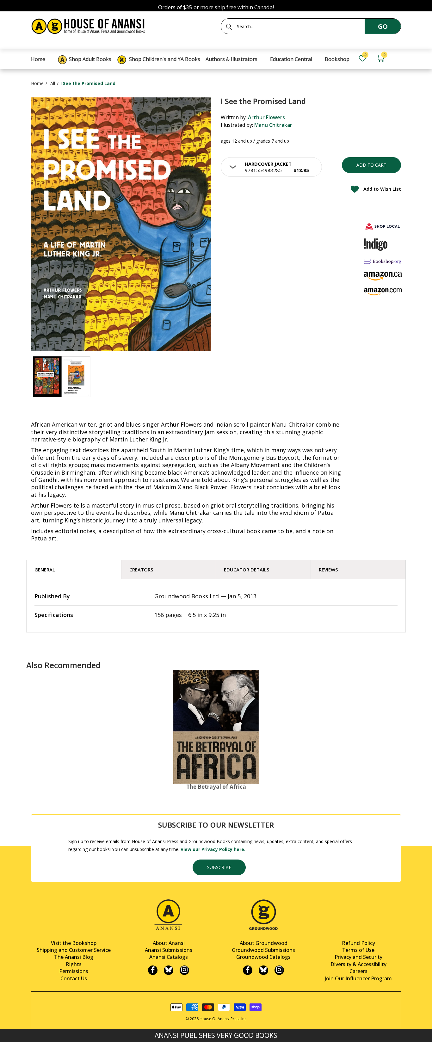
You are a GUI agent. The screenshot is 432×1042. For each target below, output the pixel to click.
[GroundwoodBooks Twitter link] (263, 970)
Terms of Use (358, 949)
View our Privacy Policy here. (213, 849)
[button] (271, 167)
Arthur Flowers (266, 117)
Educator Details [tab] (246, 569)
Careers (358, 971)
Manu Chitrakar (273, 124)
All (52, 83)
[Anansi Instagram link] (184, 970)
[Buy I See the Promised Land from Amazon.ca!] (383, 276)
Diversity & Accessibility (358, 964)
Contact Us (73, 978)
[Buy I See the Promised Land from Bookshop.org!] (383, 261)
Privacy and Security (358, 956)
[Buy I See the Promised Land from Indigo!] (376, 244)
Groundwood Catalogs (263, 956)
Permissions (73, 971)
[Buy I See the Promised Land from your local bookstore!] (383, 226)
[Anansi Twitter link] (168, 970)
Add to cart (371, 165)
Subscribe (219, 867)
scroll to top (7, 1032)
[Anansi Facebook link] (152, 970)
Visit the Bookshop (73, 943)
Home (37, 83)
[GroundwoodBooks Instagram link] (279, 970)
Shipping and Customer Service (74, 949)
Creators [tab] (141, 569)
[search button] (229, 26)
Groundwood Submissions (263, 949)
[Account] (398, 58)
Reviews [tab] (328, 569)
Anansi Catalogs (168, 956)
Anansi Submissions (168, 949)
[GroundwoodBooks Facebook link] (247, 970)
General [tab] (44, 569)
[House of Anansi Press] (89, 25)
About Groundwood (263, 943)
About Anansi (169, 943)
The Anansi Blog (73, 956)
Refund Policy (358, 943)
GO (383, 26)
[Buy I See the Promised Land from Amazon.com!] (383, 291)
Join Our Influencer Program (358, 978)
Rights (74, 964)
